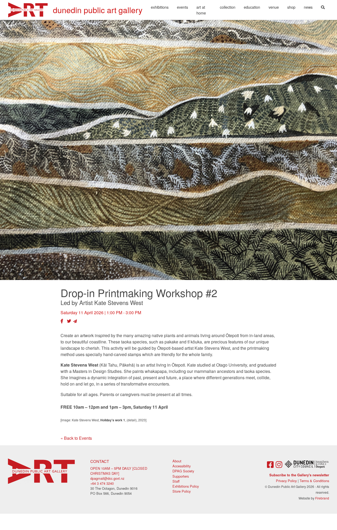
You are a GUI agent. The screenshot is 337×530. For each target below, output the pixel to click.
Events (182, 7)
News (308, 7)
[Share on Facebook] (62, 321)
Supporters (180, 476)
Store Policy (181, 491)
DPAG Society (183, 470)
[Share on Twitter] (69, 321)
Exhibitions (159, 7)
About (176, 460)
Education (252, 7)
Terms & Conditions (314, 480)
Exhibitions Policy (185, 486)
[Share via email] (75, 321)
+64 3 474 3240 (102, 483)
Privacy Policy (286, 480)
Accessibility (181, 465)
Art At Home (201, 10)
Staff (176, 481)
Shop (291, 7)
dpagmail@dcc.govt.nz (107, 478)
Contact (99, 461)
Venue (274, 7)
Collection (227, 7)
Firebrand (322, 498)
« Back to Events (76, 438)
